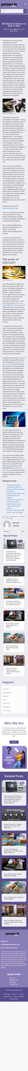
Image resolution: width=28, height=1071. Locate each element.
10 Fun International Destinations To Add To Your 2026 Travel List (13, 603)
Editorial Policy (14, 999)
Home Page (7, 994)
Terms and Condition (18, 996)
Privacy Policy (7, 996)
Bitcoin (7, 516)
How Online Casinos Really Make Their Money (12, 625)
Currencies (22, 516)
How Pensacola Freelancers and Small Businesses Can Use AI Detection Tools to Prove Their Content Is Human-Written (13, 556)
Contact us (21, 994)
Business (5, 689)
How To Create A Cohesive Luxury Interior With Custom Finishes (13, 670)
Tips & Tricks (7, 710)
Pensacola (6, 703)
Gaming (5, 696)
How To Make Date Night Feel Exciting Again (12, 647)
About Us (14, 994)
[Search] (25, 11)
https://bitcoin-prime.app (10, 208)
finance (7, 518)
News (4, 700)
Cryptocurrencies (14, 516)
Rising (11, 518)
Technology (15, 31)
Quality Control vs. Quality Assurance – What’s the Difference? (13, 580)
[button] (24, 4)
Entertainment (7, 692)
